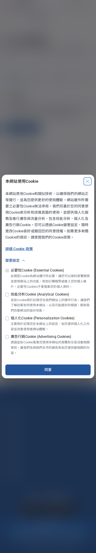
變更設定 (12, 260)
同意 (48, 370)
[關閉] (87, 181)
